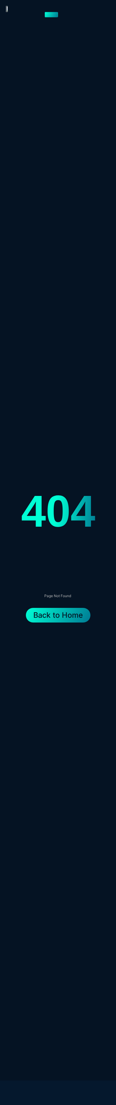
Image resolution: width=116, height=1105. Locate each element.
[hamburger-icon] (51, 14)
